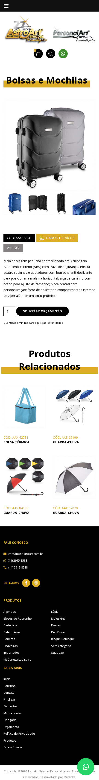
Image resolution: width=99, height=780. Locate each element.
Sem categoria (61, 646)
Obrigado (10, 720)
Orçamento (11, 727)
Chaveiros (10, 646)
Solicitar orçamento (42, 311)
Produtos (9, 740)
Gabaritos (10, 706)
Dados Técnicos (59, 238)
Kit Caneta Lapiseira (17, 659)
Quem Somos (12, 747)
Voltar (13, 248)
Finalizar (9, 699)
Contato (9, 692)
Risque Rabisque (63, 639)
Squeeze (57, 652)
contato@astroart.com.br (25, 554)
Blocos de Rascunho (17, 618)
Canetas (9, 639)
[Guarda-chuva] (74, 406)
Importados (11, 652)
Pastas (56, 625)
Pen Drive (58, 632)
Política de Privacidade (19, 733)
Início (7, 679)
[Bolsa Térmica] (24, 406)
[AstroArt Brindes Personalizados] (49, 29)
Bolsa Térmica (16, 442)
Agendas (9, 611)
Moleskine (58, 618)
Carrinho (9, 686)
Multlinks (69, 777)
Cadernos (10, 625)
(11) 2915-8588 (17, 560)
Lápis (54, 611)
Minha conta (12, 713)
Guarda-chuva (66, 442)
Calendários (11, 632)
